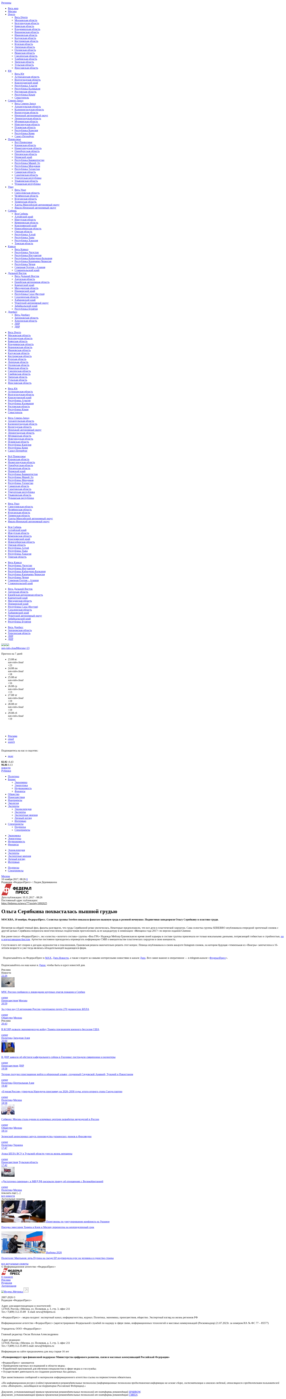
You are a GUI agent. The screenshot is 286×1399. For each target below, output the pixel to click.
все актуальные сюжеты (14, 1263)
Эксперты (13, 806)
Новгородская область (27, 124)
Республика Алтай (25, 234)
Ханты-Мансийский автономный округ (37, 204)
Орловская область (25, 50)
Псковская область (25, 127)
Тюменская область (25, 201)
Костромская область (26, 41)
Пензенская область (26, 154)
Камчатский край (24, 285)
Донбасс (12, 311)
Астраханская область (27, 76)
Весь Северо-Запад (25, 103)
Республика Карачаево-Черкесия (33, 261)
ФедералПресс (218, 957)
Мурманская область (26, 121)
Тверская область (24, 62)
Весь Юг (19, 73)
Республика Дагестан (27, 252)
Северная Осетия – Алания (30, 267)
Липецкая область (25, 47)
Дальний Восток (17, 273)
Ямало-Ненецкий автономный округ (35, 207)
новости (6, 767)
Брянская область (24, 26)
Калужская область (25, 38)
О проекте (7, 1277)
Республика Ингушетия (28, 255)
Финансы (20, 791)
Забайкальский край (26, 305)
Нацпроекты (15, 800)
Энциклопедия (23, 809)
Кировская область (25, 145)
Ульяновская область (26, 181)
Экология (13, 803)
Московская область (26, 20)
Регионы (6, 2)
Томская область (24, 243)
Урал (10, 186)
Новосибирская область (28, 228)
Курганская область (26, 198)
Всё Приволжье (23, 142)
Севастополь (22, 97)
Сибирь (12, 210)
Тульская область (24, 64)
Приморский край (25, 291)
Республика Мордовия (27, 166)
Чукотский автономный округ (32, 303)
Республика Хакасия (26, 240)
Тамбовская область (26, 59)
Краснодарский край (26, 82)
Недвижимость (23, 788)
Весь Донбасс (22, 314)
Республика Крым (25, 94)
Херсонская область (26, 320)
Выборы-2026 (54, 1252)
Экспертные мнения (26, 815)
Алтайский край (24, 216)
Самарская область (25, 172)
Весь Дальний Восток (27, 276)
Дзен (142, 957)
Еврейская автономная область (32, 282)
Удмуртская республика (28, 178)
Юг (10, 70)
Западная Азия (21, 1037)
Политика (13, 776)
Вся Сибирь (21, 213)
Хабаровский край (25, 300)
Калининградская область (29, 109)
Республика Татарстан (27, 169)
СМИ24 (133, 1394)
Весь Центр (21, 17)
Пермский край (23, 157)
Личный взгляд (23, 818)
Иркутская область (25, 219)
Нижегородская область (28, 148)
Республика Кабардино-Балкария (33, 258)
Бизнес (12, 779)
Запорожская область (26, 317)
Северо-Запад (15, 100)
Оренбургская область (27, 151)
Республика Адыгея (26, 85)
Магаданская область (26, 288)
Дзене (42, 965)
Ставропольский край (27, 270)
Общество (13, 794)
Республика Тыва (24, 237)
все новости (8, 1196)
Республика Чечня (25, 264)
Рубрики (6, 770)
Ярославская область (26, 67)
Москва (12, 11)
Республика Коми (25, 133)
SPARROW (134, 1391)
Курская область (24, 44)
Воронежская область (27, 32)
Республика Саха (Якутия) (30, 294)
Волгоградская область (28, 79)
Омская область (23, 231)
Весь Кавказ (21, 249)
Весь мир (13, 8)
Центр (11, 14)
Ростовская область (25, 91)
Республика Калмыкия (27, 88)
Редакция (6, 1282)
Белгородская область (27, 23)
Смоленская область (26, 56)
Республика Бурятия (26, 308)
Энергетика (21, 785)
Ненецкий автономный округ (31, 115)
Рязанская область (25, 53)
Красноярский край (26, 225)
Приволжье (14, 139)
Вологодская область (26, 112)
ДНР (17, 326)
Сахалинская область (26, 297)
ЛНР (17, 323)
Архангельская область (28, 106)
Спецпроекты (16, 824)
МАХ (48, 957)
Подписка (20, 827)
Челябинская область (26, 195)
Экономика (21, 782)
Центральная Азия (23, 1082)
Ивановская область (26, 35)
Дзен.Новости (61, 957)
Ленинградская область (28, 118)
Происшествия (16, 797)
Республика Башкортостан (29, 160)
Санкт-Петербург (24, 136)
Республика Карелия (26, 130)
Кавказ (12, 246)
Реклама (12, 736)
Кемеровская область (26, 222)
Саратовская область (26, 175)
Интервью (20, 821)
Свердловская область (27, 192)
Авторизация (8, 1285)
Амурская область (25, 279)
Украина (18, 1145)
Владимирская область (27, 29)
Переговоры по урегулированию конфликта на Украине (78, 1221)
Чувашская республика (28, 183)
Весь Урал (20, 189)
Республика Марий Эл (27, 163)
